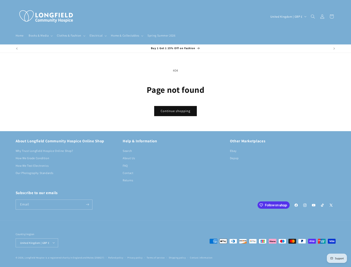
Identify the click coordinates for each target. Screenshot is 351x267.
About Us (129, 158)
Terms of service (156, 257)
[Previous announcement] (16, 48)
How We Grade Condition (32, 158)
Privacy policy (134, 257)
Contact (128, 173)
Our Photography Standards (34, 173)
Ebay (233, 150)
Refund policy (115, 257)
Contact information (201, 257)
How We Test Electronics (32, 165)
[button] (40, 35)
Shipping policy (177, 257)
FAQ (125, 165)
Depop (234, 158)
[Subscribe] (87, 205)
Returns (128, 180)
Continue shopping (176, 111)
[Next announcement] (334, 48)
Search (127, 150)
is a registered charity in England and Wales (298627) (75, 257)
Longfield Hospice (35, 257)
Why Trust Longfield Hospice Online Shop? (44, 150)
